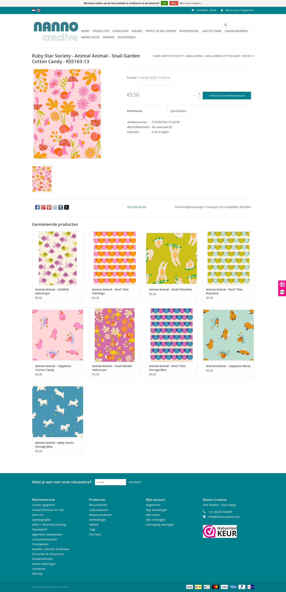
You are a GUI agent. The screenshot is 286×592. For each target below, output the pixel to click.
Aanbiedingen (97, 519)
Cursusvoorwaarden (44, 539)
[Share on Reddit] (55, 207)
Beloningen (126, 37)
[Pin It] (49, 207)
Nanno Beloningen (44, 564)
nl (33, 10)
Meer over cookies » (191, 3)
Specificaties (178, 111)
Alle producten (98, 505)
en (38, 10)
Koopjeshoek (188, 31)
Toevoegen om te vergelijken (222, 207)
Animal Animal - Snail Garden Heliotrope (112, 368)
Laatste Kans (211, 31)
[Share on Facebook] (37, 207)
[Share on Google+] (43, 207)
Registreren (153, 505)
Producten (100, 31)
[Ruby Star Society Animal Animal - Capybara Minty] (228, 335)
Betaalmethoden (42, 559)
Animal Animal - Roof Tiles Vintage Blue (167, 368)
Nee (174, 3)
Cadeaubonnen (236, 31)
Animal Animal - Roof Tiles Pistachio (224, 291)
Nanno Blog (90, 37)
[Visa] (223, 586)
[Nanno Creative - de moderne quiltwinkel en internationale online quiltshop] (56, 31)
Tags (92, 529)
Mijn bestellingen (156, 510)
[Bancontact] (206, 586)
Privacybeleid (40, 544)
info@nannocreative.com (224, 517)
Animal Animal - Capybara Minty (228, 366)
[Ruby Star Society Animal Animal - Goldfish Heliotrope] (57, 258)
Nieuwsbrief (39, 529)
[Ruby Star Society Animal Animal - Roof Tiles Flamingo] (114, 258)
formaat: (133, 77)
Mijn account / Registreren (239, 10)
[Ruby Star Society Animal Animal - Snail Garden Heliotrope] (114, 335)
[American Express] (232, 586)
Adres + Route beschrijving (49, 524)
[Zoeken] (226, 25)
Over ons (38, 515)
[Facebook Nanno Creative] (237, 482)
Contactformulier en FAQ (48, 510)
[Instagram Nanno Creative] (251, 482)
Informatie (134, 111)
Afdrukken (245, 207)
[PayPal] (241, 586)
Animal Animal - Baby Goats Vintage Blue (54, 444)
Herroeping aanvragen (160, 524)
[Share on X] (66, 207)
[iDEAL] (198, 586)
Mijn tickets (153, 515)
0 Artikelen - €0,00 (206, 10)
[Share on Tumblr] (60, 207)
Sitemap (37, 573)
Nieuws (137, 31)
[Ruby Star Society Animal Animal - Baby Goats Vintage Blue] (57, 411)
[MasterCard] (215, 586)
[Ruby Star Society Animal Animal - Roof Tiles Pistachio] (228, 258)
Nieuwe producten (100, 515)
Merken (108, 37)
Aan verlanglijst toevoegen (189, 207)
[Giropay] (250, 586)
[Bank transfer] (189, 586)
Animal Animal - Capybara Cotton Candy (53, 368)
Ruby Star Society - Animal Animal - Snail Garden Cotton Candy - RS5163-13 (208, 56)
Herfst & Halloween (161, 31)
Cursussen (120, 31)
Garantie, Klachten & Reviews (50, 549)
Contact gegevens (43, 505)
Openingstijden (41, 519)
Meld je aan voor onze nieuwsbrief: (62, 482)
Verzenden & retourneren (48, 554)
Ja (164, 3)
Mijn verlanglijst (156, 519)
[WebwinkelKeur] (228, 531)
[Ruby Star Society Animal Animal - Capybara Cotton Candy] (57, 335)
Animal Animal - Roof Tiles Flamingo (110, 291)
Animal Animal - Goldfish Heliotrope (52, 291)
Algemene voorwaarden (47, 534)
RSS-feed (95, 534)
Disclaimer (38, 569)
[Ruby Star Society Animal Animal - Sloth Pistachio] (171, 258)
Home (85, 31)
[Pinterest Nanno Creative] (244, 482)
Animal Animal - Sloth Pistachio (170, 289)
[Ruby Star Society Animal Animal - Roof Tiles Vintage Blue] (171, 335)
